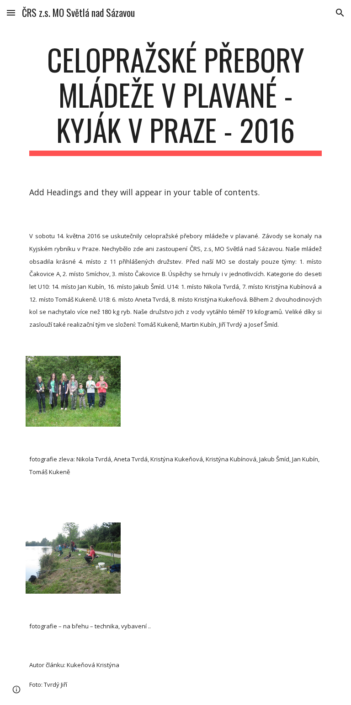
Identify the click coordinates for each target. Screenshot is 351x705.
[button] (11, 12)
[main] (175, 99)
